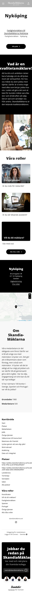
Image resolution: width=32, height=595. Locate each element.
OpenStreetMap (22, 320)
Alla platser (6, 485)
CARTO (30, 320)
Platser (4, 426)
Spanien (5, 503)
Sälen (4, 482)
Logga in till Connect (11, 534)
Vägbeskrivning (16, 281)
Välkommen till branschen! (12, 438)
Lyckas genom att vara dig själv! (13, 444)
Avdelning (5, 450)
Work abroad (6, 447)
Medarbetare (6, 429)
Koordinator (6, 494)
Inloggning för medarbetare (16, 532)
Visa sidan (16, 284)
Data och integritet (9, 453)
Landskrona (6, 473)
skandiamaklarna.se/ (16, 519)
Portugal (5, 506)
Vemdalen (5, 479)
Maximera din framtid (10, 441)
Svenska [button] (23, 534)
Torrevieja (5, 476)
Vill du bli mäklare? (9, 497)
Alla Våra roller (7, 512)
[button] (28, 3)
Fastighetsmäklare (8, 500)
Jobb (3, 432)
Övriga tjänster (7, 435)
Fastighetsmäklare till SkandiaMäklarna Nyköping (16, 32)
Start (3, 423)
